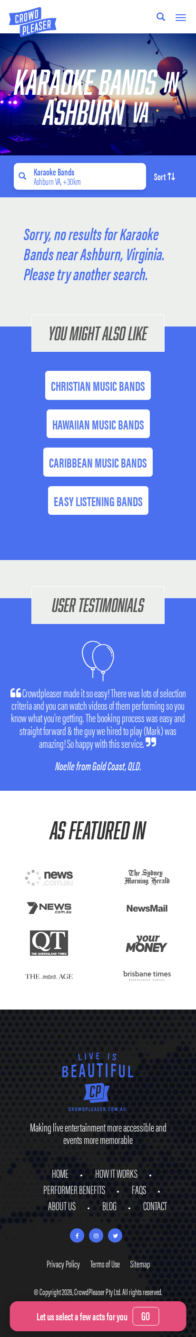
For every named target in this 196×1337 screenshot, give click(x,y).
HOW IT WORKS (116, 1173)
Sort (160, 176)
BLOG (109, 1205)
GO (145, 1315)
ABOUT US (62, 1205)
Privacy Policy (63, 1263)
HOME (60, 1173)
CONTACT (155, 1205)
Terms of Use (105, 1263)
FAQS (139, 1189)
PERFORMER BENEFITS (74, 1189)
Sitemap (140, 1263)
